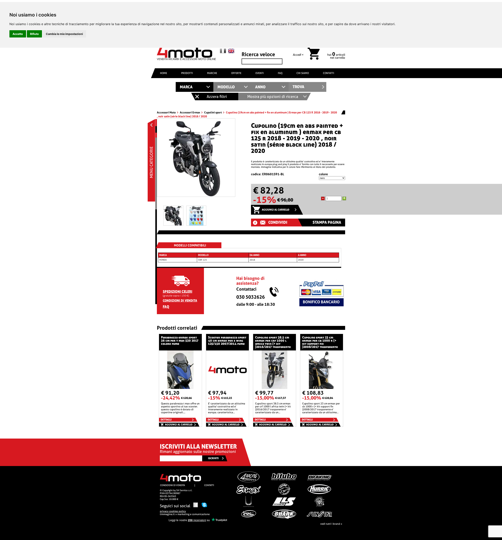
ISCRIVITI (213, 458)
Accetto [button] (18, 34)
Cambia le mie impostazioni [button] (64, 34)
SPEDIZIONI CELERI (177, 291)
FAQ (280, 73)
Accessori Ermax (190, 112)
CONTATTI (328, 73)
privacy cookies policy (173, 511)
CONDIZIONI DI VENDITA (180, 300)
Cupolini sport (213, 112)
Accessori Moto (166, 112)
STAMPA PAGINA (327, 222)
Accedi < (298, 55)
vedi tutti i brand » (331, 523)
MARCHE (212, 73)
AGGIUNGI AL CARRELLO (275, 209)
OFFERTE (236, 73)
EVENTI (260, 73)
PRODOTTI (187, 73)
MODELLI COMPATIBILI (190, 245)
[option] (196, 159)
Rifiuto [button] (34, 34)
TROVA (298, 87)
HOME (163, 73)
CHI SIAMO (302, 73)
